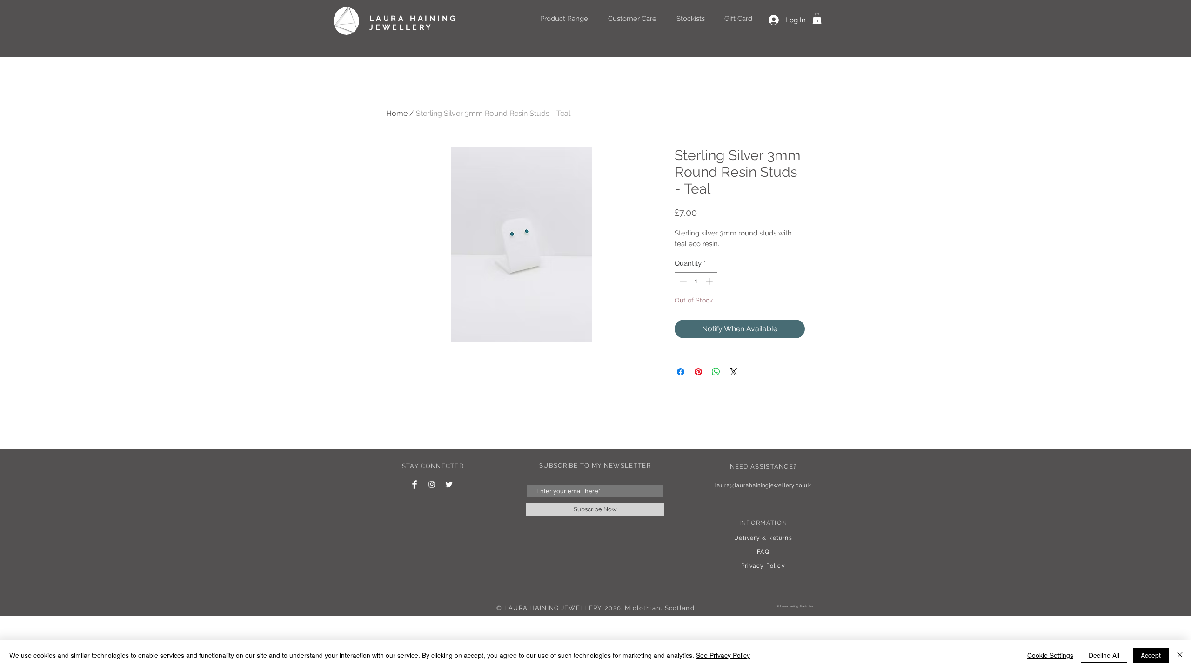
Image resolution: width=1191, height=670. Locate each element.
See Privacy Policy (723, 655)
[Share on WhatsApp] (716, 371)
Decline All (1104, 655)
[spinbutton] (696, 281)
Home (397, 113)
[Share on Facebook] (680, 371)
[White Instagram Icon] (432, 484)
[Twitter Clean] (449, 484)
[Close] (1179, 655)
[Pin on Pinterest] (698, 371)
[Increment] (710, 281)
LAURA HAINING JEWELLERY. (553, 607)
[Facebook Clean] (414, 484)
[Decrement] (682, 281)
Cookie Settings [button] (1050, 655)
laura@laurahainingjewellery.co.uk (763, 485)
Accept (1151, 655)
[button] (817, 18)
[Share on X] (733, 371)
